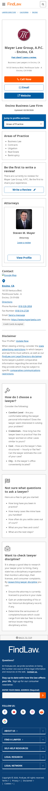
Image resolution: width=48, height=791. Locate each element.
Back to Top (25, 637)
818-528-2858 (25, 306)
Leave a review (24, 242)
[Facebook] (4, 712)
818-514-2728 (22, 310)
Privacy (15, 780)
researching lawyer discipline (22, 582)
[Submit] (43, 695)
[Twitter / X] (23, 712)
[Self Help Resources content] (43, 748)
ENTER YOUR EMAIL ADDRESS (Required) (20, 690)
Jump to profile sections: (17, 118)
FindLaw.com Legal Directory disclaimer (21, 356)
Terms (5, 780)
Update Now (22, 341)
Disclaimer (28, 780)
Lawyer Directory (9, 12)
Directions (7, 301)
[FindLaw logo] (15, 4)
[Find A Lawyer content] (43, 740)
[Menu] (3, 4)
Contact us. (32, 672)
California (24, 12)
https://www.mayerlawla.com (26, 319)
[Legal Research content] (43, 757)
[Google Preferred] (4, 721)
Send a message (17, 315)
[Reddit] (41, 712)
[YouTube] (14, 712)
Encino (35, 12)
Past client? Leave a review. (24, 57)
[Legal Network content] (43, 766)
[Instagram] (32, 712)
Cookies (8, 783)
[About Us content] (43, 731)
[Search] (43, 4)
